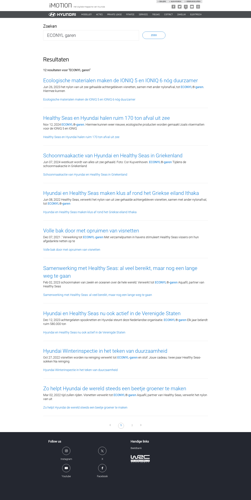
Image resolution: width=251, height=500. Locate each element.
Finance (130, 14)
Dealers (162, 1)
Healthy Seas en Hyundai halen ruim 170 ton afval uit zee (106, 118)
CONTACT (168, 14)
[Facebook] (173, 7)
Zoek (154, 35)
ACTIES (99, 14)
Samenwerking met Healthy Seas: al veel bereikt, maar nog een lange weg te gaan (97, 295)
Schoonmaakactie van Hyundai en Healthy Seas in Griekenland (113, 156)
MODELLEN (86, 14)
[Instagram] (198, 7)
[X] (180, 7)
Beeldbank (136, 448)
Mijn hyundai (176, 1)
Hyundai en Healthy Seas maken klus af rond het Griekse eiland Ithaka (121, 193)
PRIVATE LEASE (114, 14)
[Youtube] (192, 7)
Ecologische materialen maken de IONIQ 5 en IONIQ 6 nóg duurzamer (120, 80)
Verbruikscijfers (193, 1)
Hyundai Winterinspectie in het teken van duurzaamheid (105, 351)
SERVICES (143, 14)
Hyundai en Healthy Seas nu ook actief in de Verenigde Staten (111, 313)
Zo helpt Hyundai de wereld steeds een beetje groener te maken (114, 388)
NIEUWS (156, 14)
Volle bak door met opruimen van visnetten (91, 231)
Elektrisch (195, 14)
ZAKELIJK (181, 14)
